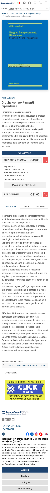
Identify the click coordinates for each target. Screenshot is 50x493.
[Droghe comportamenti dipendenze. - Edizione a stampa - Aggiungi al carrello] (45, 160)
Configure (25, 482)
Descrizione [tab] (11, 207)
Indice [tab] (26, 207)
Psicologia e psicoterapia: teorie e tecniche (26, 365)
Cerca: (4, 8)
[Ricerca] (47, 9)
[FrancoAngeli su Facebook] (3, 420)
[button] (18, 3)
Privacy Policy (25, 488)
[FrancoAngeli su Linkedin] (6, 420)
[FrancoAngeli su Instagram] (9, 420)
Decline (25, 476)
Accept (25, 469)
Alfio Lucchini (8, 98)
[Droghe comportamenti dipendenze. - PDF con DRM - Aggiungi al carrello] (45, 194)
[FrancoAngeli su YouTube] (13, 420)
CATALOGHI (8, 429)
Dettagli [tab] (41, 207)
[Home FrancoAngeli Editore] (8, 3)
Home (4, 14)
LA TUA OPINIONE (12, 426)
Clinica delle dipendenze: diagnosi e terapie (25, 14)
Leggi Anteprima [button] (24, 153)
